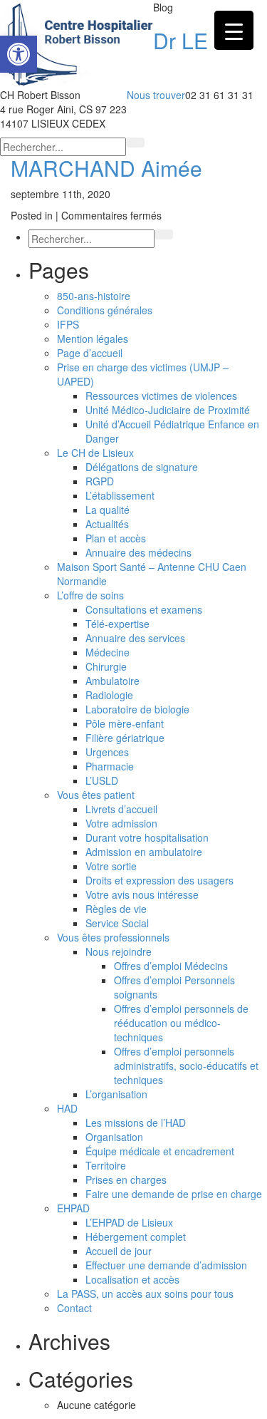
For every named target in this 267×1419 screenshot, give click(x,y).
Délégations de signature (141, 467)
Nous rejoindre (118, 951)
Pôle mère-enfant (124, 723)
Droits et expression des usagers (159, 880)
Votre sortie (111, 866)
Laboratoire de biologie (137, 709)
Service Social (117, 923)
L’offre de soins (90, 595)
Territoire (105, 1165)
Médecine (107, 652)
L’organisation (116, 1094)
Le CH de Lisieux (95, 452)
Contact (74, 1308)
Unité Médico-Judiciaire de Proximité (167, 410)
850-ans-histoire (93, 296)
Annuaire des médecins (138, 552)
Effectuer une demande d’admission (166, 1265)
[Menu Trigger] (233, 30)
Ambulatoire (112, 681)
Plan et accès (115, 538)
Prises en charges (126, 1179)
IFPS (68, 324)
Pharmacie (109, 766)
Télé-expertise (117, 623)
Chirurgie (106, 666)
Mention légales (92, 338)
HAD (67, 1108)
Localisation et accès (132, 1279)
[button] (18, 54)
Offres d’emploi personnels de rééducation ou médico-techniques (181, 1022)
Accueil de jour (118, 1251)
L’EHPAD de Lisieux (129, 1222)
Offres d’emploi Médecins (171, 966)
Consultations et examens (143, 609)
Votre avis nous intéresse (142, 894)
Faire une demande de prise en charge (173, 1194)
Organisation (114, 1137)
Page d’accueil (89, 353)
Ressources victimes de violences (161, 395)
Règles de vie (116, 909)
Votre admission (121, 823)
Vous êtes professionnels (113, 937)
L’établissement (120, 495)
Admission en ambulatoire (143, 852)
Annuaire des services (135, 638)
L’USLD (101, 780)
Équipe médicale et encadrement (159, 1151)
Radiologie (109, 695)
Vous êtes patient (96, 795)
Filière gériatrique (124, 738)
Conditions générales (104, 310)
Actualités (107, 524)
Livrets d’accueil (121, 809)
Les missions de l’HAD (135, 1122)
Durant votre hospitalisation (147, 837)
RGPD (99, 481)
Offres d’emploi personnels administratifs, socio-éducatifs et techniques (186, 1065)
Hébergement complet (135, 1236)
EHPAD (73, 1208)
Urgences (107, 752)
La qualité (107, 509)
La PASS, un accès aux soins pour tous (145, 1293)
